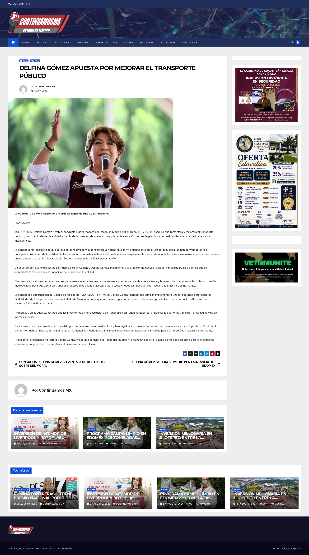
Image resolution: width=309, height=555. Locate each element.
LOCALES (61, 42)
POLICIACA (168, 42)
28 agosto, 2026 (27, 504)
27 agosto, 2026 (100, 504)
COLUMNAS (189, 42)
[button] (292, 42)
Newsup (52, 548)
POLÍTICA (35, 61)
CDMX (26, 42)
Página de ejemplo (291, 548)
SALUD (128, 42)
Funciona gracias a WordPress (24, 548)
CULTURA (82, 42)
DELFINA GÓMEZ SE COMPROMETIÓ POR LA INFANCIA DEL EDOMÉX (173, 364)
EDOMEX (42, 42)
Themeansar (66, 548)
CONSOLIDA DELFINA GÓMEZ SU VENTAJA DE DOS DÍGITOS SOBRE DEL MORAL (63, 364)
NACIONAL (147, 42)
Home (276, 548)
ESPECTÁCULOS (106, 42)
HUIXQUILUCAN (21, 490)
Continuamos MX (45, 86)
